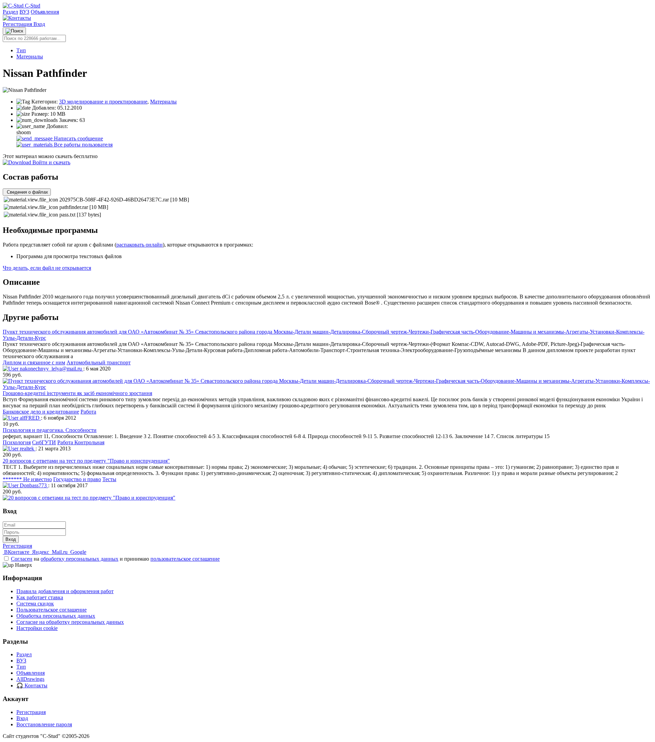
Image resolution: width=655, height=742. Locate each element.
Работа (88, 412)
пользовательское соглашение (185, 559)
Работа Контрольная (80, 442)
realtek (26, 448)
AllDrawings (30, 679)
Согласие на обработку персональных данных (70, 622)
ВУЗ (24, 12)
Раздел (10, 12)
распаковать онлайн (139, 245)
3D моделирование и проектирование (103, 101)
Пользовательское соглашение (51, 610)
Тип (21, 50)
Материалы (29, 56)
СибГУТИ (44, 442)
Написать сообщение (78, 138)
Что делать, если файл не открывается (47, 268)
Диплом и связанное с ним (34, 362)
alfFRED (29, 418)
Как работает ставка (39, 597)
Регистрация (18, 24)
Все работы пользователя (83, 145)
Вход (39, 24)
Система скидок (35, 603)
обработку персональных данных (79, 559)
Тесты (109, 479)
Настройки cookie (37, 628)
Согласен (21, 559)
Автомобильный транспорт (99, 362)
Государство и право (77, 479)
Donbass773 (33, 485)
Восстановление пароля (44, 724)
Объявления (45, 12)
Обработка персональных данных (55, 616)
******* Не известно (27, 479)
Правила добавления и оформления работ (65, 591)
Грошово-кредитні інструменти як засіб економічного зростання (77, 393)
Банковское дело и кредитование (41, 412)
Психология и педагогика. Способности (50, 430)
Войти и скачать (50, 162)
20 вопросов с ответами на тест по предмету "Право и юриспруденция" (86, 461)
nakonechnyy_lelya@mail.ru (50, 369)
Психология (17, 442)
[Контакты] (17, 18)
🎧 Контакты (31, 685)
